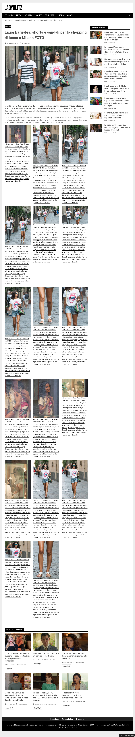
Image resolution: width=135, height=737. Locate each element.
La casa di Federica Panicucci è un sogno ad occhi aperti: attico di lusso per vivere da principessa (17, 657)
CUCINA (60, 15)
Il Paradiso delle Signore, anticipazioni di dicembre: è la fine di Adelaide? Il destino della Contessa (45, 696)
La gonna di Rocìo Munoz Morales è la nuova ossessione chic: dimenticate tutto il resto (116, 49)
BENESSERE (49, 15)
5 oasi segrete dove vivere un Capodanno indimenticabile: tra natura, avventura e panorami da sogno (117, 102)
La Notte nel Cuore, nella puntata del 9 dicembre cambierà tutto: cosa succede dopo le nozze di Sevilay (16, 696)
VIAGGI (69, 15)
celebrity (8, 26)
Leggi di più (9, 668)
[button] (129, 15)
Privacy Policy (67, 719)
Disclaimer (80, 719)
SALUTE (39, 15)
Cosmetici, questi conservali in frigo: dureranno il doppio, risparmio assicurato (116, 115)
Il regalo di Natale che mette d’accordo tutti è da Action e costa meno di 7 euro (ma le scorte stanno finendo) (115, 75)
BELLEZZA (28, 15)
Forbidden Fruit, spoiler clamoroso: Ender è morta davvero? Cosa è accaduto (72, 695)
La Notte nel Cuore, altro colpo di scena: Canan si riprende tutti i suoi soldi (74, 656)
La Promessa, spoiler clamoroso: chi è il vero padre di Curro (46, 654)
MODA (18, 15)
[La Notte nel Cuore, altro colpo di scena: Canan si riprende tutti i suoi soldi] (75, 642)
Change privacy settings (127, 735)
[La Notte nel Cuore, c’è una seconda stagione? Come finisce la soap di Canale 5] (96, 128)
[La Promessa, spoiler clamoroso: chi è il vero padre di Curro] (46, 642)
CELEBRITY (9, 15)
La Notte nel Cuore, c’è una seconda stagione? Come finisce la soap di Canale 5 (117, 127)
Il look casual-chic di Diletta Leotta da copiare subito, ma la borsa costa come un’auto (116, 88)
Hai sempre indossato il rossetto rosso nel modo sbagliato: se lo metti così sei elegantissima (117, 61)
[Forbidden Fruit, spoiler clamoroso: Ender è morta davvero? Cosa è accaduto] (75, 681)
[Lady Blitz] (13, 7)
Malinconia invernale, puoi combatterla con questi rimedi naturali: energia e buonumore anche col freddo (116, 36)
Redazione (54, 719)
